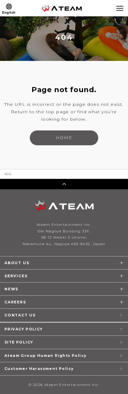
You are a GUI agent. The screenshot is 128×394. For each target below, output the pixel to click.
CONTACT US (20, 315)
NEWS (11, 289)
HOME (64, 137)
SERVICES (15, 276)
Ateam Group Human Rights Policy (45, 355)
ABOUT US (16, 263)
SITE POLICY (18, 342)
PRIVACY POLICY (23, 329)
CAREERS (15, 302)
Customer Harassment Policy (39, 368)
